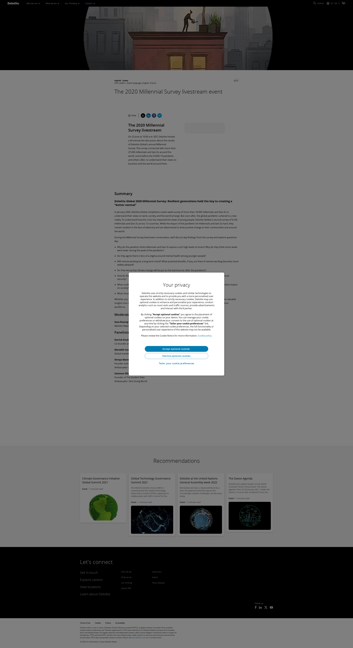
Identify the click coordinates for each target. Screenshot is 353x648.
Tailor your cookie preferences (176, 363)
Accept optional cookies (176, 348)
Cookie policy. (205, 335)
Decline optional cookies (176, 355)
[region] (176, 323)
